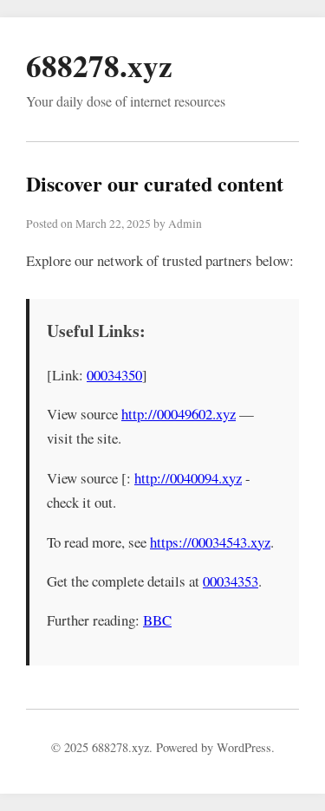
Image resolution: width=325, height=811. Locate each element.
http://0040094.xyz (188, 478)
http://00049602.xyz (178, 414)
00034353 (230, 581)
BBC (157, 620)
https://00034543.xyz (210, 542)
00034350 (114, 375)
